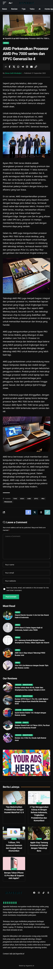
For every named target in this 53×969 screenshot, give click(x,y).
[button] (5, 3)
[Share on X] (14, 67)
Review (18, 684)
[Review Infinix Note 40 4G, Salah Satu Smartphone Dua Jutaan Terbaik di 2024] (8, 687)
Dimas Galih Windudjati (13, 73)
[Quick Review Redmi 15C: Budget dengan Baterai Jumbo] (8, 713)
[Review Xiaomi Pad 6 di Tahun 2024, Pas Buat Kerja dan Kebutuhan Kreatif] (8, 725)
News (6, 43)
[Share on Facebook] (9, 67)
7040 (15, 498)
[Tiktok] (44, 893)
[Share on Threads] (27, 67)
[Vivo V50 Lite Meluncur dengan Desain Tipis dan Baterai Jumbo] (8, 665)
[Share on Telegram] (23, 67)
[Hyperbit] (26, 3)
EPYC (36, 498)
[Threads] (48, 893)
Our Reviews (10, 678)
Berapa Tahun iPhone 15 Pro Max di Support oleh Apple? (14, 875)
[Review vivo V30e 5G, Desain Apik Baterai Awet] (8, 738)
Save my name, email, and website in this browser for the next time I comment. (27, 589)
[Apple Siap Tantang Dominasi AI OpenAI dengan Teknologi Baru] (39, 833)
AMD (29, 498)
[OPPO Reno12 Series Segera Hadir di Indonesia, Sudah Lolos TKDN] (8, 627)
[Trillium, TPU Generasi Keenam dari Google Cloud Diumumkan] (14, 833)
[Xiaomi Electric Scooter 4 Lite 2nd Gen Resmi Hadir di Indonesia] (8, 615)
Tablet (25, 722)
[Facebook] (34, 893)
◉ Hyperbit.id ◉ (9, 38)
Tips (13, 803)
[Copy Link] (36, 67)
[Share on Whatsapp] (18, 67)
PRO (43, 498)
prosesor (8, 502)
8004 (22, 498)
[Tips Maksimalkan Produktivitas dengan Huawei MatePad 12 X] (14, 797)
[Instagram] (39, 893)
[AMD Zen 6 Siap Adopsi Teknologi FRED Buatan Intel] (8, 653)
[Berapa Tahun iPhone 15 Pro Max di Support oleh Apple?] (14, 863)
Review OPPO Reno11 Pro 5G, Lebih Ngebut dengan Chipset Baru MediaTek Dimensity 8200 (31, 701)
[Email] (31, 67)
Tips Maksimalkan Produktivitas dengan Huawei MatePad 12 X (14, 810)
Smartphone (27, 684)
